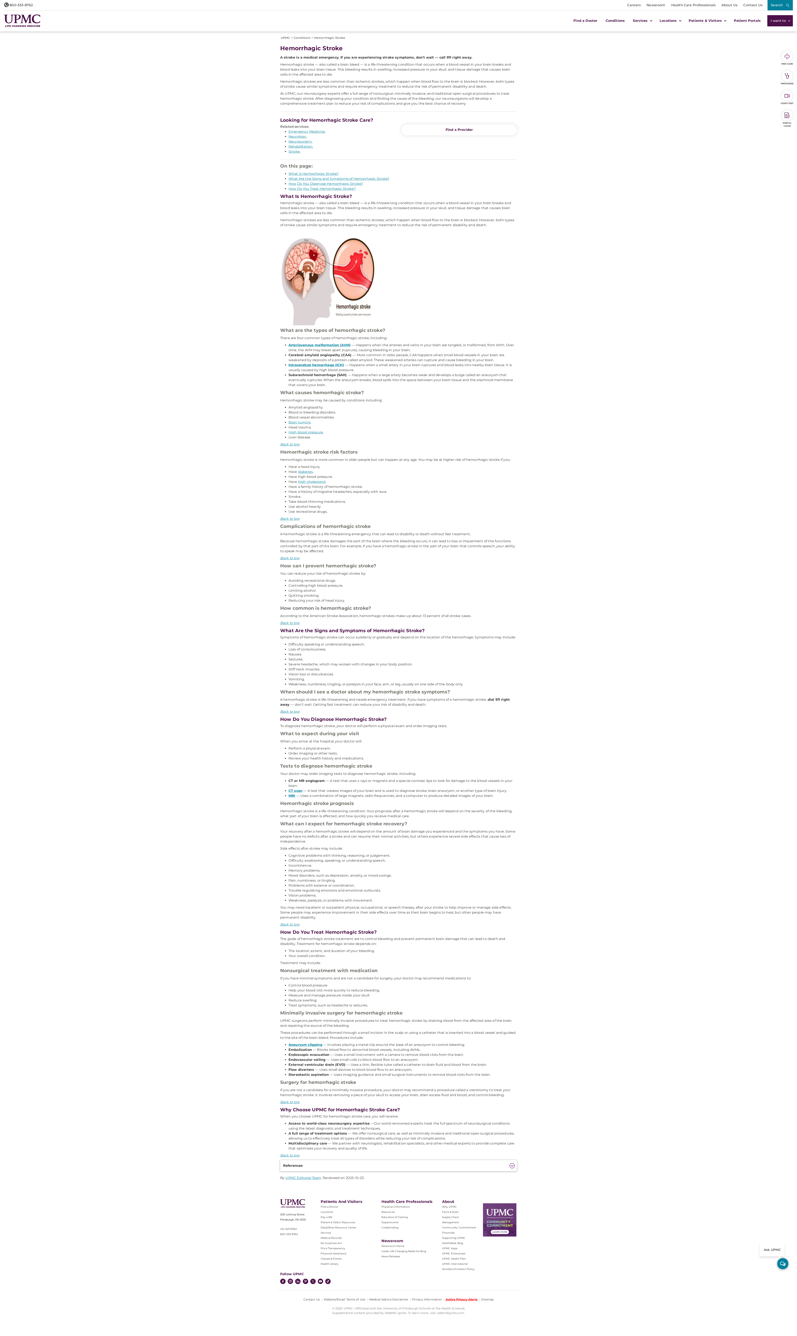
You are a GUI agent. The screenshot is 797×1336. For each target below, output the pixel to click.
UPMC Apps (449, 1248)
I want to (779, 21)
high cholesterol (312, 482)
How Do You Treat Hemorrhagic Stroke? (322, 189)
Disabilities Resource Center (338, 1227)
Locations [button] (669, 21)
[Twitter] (313, 1281)
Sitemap (487, 1299)
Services (326, 1232)
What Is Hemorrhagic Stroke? (313, 174)
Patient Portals (747, 21)
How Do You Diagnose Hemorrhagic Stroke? (325, 184)
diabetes (305, 472)
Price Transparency (333, 1248)
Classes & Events (331, 1258)
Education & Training (394, 1217)
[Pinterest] (305, 1281)
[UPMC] (22, 21)
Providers (787, 83)
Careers (634, 5)
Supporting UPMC (453, 1237)
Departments (390, 1222)
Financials (448, 1232)
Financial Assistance (333, 1253)
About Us (729, 5)
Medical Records (331, 1237)
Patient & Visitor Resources (338, 1222)
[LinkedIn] (298, 1281)
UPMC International (455, 1263)
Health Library (330, 1263)
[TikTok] (328, 1281)
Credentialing (390, 1227)
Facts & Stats (450, 1211)
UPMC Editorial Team (303, 1178)
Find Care (787, 64)
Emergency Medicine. (306, 132)
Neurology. (297, 137)
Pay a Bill (326, 1217)
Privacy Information (427, 1299)
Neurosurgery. (300, 142)
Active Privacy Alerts (461, 1299)
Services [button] (641, 21)
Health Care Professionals (693, 5)
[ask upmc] (782, 1263)
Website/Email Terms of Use (344, 1299)
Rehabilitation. (300, 146)
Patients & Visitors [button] (706, 21)
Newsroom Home (393, 1246)
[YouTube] (320, 1281)
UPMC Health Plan (454, 1258)
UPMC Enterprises (454, 1253)
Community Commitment (459, 1227)
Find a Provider (459, 130)
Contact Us (753, 5)
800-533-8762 (21, 5)
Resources (388, 1211)
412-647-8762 (288, 1228)
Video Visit (787, 103)
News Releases (390, 1256)
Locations (327, 1211)
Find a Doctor (585, 21)
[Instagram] (290, 1281)
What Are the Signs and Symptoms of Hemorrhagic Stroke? (339, 179)
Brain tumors (299, 422)
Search (777, 5)
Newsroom (656, 5)
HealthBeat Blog (452, 1243)
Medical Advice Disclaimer (388, 1299)
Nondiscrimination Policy (458, 1269)
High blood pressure (305, 432)
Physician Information (395, 1206)
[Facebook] (283, 1281)
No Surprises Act (331, 1243)
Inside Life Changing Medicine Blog (403, 1251)
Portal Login (787, 124)
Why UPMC (449, 1206)
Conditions (615, 21)
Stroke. (294, 151)
